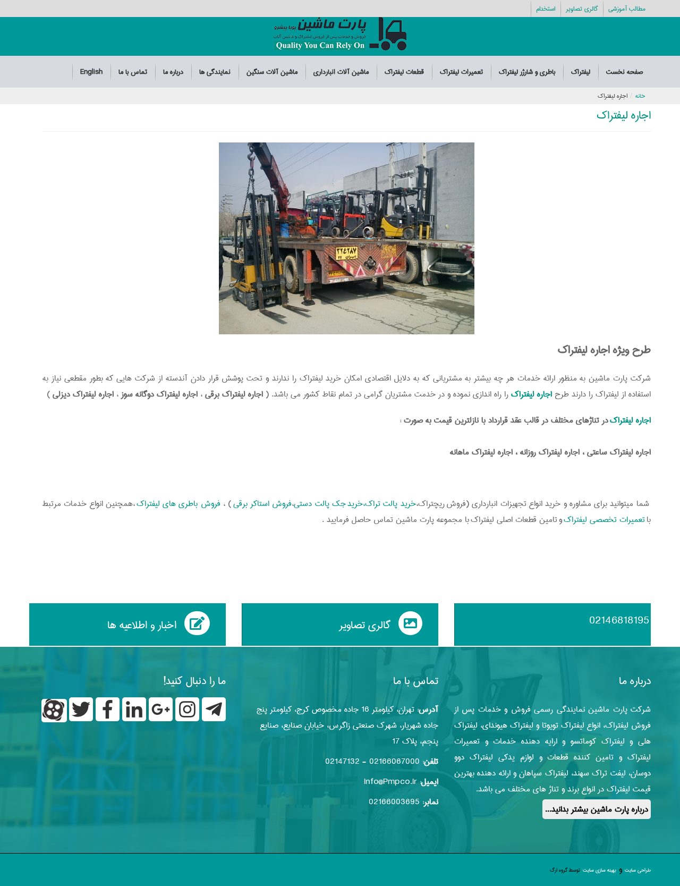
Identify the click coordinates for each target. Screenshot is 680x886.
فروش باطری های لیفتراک (180, 503)
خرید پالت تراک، (389, 503)
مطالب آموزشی (626, 8)
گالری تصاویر (582, 8)
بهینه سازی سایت (599, 870)
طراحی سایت (638, 870)
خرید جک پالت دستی (328, 503)
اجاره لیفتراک (624, 115)
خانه (640, 96)
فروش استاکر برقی (262, 503)
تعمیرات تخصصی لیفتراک (604, 519)
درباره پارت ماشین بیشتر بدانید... (596, 809)
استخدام (545, 8)
